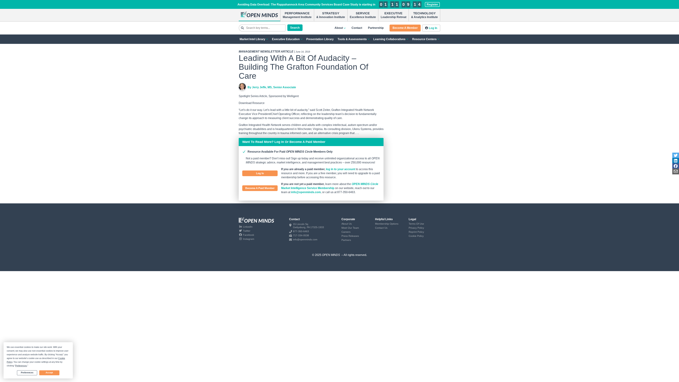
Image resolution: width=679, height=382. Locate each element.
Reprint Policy (416, 231)
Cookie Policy (416, 236)
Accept (49, 372)
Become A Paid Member (260, 188)
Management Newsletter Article (266, 51)
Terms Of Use (416, 223)
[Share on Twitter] (675, 155)
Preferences (27, 372)
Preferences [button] (21, 365)
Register (432, 4)
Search (295, 27)
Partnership (376, 27)
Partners (346, 240)
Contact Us (381, 227)
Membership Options (386, 223)
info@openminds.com (306, 192)
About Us (346, 223)
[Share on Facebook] (675, 166)
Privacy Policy (416, 227)
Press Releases (350, 236)
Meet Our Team (350, 227)
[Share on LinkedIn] (675, 161)
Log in (433, 28)
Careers (345, 231)
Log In (260, 173)
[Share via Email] (675, 171)
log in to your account (340, 169)
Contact (357, 27)
